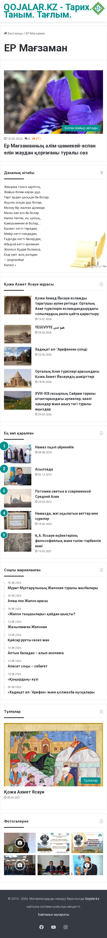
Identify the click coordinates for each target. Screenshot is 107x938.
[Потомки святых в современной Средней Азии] (17, 498)
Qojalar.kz (92, 899)
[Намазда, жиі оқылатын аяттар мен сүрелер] (17, 520)
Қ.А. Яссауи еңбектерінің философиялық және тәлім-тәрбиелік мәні (68, 541)
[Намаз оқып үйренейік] (17, 454)
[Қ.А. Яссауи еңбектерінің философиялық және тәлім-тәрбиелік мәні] (17, 542)
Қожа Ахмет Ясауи (24, 791)
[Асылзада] (17, 476)
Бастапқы (15, 33)
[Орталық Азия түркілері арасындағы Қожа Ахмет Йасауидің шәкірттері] (17, 378)
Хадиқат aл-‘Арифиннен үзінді (61, 349)
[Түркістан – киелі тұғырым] (53, 843)
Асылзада (44, 469)
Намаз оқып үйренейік (54, 447)
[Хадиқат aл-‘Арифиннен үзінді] (17, 356)
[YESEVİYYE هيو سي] (17, 334)
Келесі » (10, 265)
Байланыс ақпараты (53, 914)
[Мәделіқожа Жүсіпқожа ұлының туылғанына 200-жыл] (20, 843)
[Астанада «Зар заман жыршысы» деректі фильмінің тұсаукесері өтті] (20, 865)
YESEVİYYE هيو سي (49, 327)
